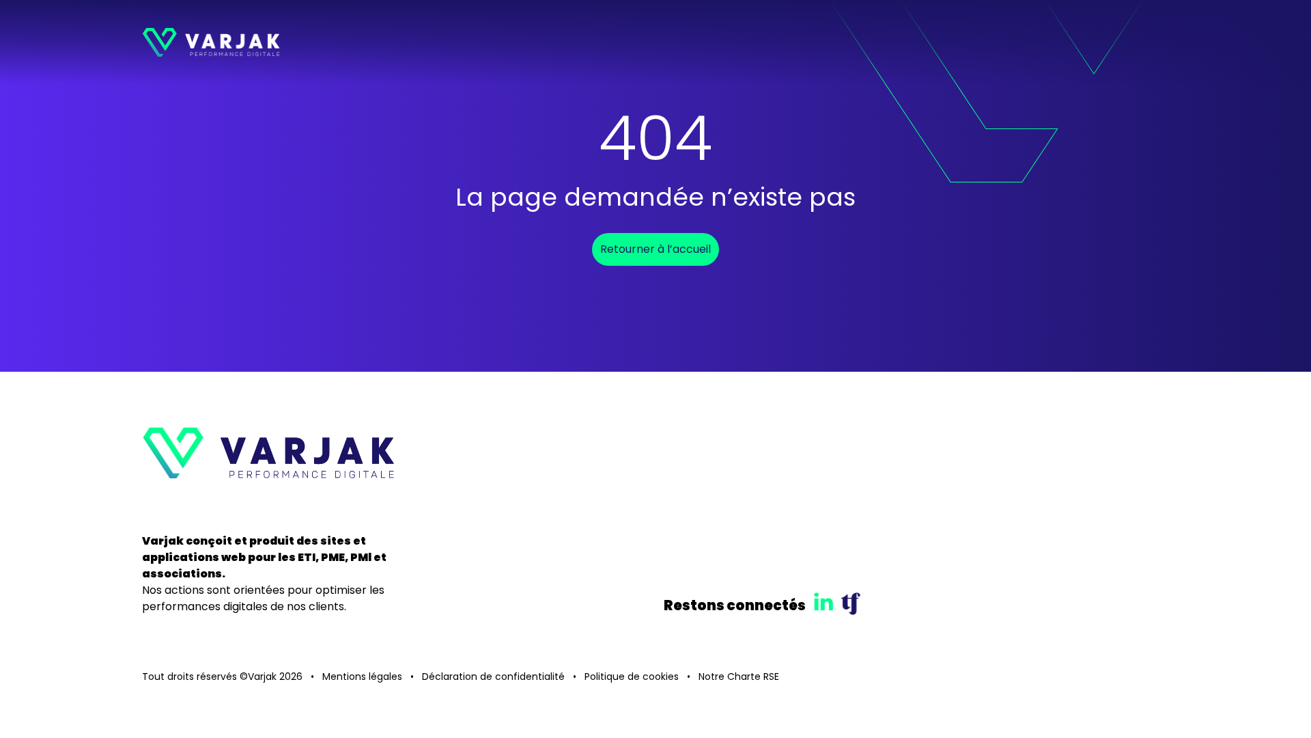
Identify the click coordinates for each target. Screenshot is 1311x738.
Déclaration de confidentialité (493, 676)
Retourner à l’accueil (655, 249)
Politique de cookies (631, 676)
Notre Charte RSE (739, 676)
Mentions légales (362, 676)
